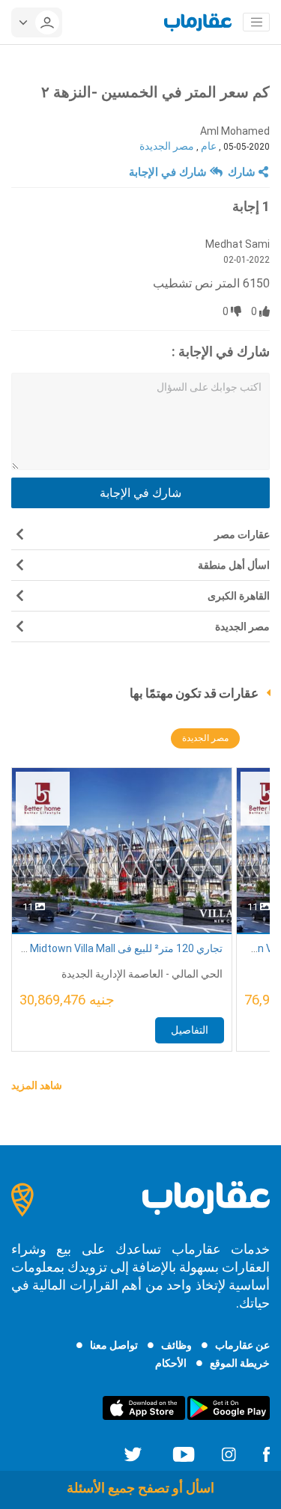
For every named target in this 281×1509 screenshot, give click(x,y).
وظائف (176, 1345)
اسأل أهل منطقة (234, 565)
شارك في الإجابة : (221, 351)
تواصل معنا (114, 1345)
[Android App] (228, 1407)
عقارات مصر (242, 534)
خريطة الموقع (240, 1363)
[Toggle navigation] (256, 22)
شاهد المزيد (36, 1085)
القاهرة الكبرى (239, 596)
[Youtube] (183, 1453)
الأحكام (171, 1363)
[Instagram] (228, 1453)
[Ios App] (144, 1407)
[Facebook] (266, 1453)
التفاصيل (189, 1030)
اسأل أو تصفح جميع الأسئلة (140, 1488)
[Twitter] (133, 1453)
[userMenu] (36, 22)
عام (209, 146)
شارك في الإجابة (169, 172)
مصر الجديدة (166, 146)
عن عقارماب (242, 1345)
